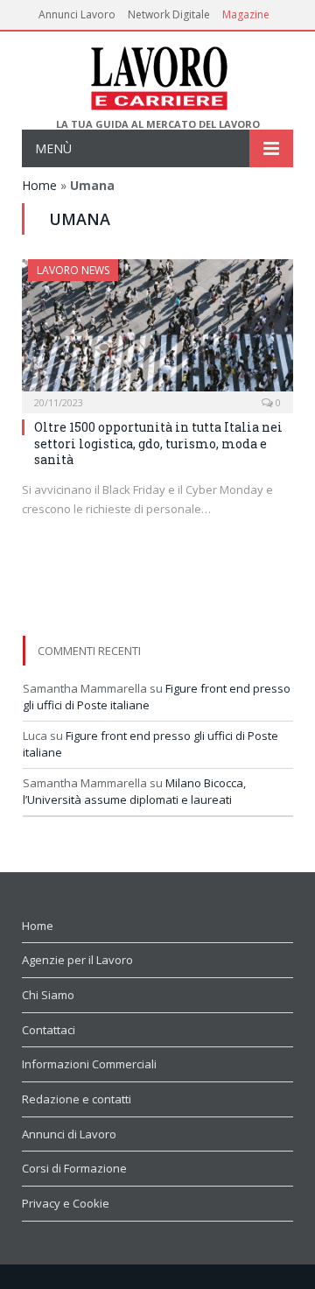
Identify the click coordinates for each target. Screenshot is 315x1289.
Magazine (246, 14)
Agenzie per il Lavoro (77, 960)
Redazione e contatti (76, 1099)
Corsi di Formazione (74, 1168)
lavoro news (73, 270)
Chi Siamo (48, 995)
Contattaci (48, 1030)
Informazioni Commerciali (89, 1064)
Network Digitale (169, 14)
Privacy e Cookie (65, 1203)
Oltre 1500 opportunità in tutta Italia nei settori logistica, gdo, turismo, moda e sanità (158, 443)
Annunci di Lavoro (69, 1134)
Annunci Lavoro (77, 14)
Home (39, 185)
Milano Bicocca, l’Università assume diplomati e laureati (134, 791)
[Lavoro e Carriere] (158, 75)
